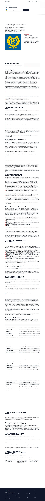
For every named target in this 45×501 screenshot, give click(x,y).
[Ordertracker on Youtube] (7, 498)
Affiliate (36, 1)
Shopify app (29, 1)
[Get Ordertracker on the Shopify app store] (10, 498)
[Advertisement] (22, 16)
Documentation (27, 494)
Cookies (35, 497)
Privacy (35, 494)
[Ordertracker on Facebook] (9, 498)
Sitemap (27, 497)
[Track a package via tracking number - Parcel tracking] (7, 1)
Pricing (32, 1)
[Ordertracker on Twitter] (8, 498)
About (34, 493)
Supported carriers (28, 493)
